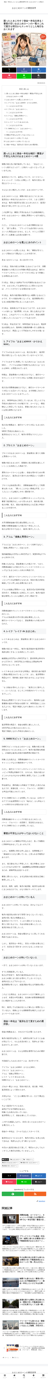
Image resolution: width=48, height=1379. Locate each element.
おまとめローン (17, 1159)
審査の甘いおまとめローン (30, 1162)
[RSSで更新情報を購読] (35, 1194)
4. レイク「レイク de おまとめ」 (18, 122)
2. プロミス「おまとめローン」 (17, 109)
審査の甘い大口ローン (11, 1166)
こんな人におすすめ (15, 106)
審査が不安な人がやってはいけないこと (20, 135)
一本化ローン (29, 1159)
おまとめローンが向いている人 (17, 138)
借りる (6, 1159)
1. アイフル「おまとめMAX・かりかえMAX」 (22, 103)
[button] (39, 76)
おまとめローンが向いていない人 (18, 141)
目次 (21, 89)
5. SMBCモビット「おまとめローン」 (19, 128)
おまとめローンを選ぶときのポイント (19, 100)
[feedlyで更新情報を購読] (13, 1194)
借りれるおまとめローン (11, 1162)
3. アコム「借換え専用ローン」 (17, 116)
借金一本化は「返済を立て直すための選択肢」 (22, 144)
